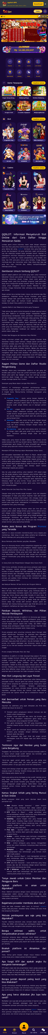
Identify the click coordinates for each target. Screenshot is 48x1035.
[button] (4, 30)
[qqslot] (6, 11)
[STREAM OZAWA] (42, 30)
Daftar (38, 11)
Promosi (42, 526)
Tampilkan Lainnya (38, 83)
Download (38, 4)
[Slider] (24, 30)
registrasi (43, 906)
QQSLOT (21, 249)
